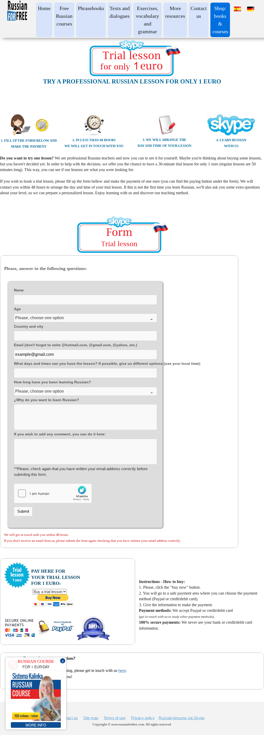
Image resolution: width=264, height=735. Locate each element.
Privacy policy (143, 718)
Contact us (69, 718)
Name (19, 290)
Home (44, 8)
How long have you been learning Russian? (52, 382)
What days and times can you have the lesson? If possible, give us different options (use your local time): (85, 364)
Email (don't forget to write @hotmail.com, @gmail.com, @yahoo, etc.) (75, 345)
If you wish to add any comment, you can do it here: (60, 434)
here (122, 670)
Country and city (28, 326)
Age (17, 309)
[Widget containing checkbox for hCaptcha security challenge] (53, 493)
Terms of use (115, 718)
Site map (90, 718)
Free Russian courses (64, 16)
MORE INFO (36, 725)
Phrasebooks (91, 8)
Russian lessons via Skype (181, 718)
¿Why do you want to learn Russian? (46, 400)
